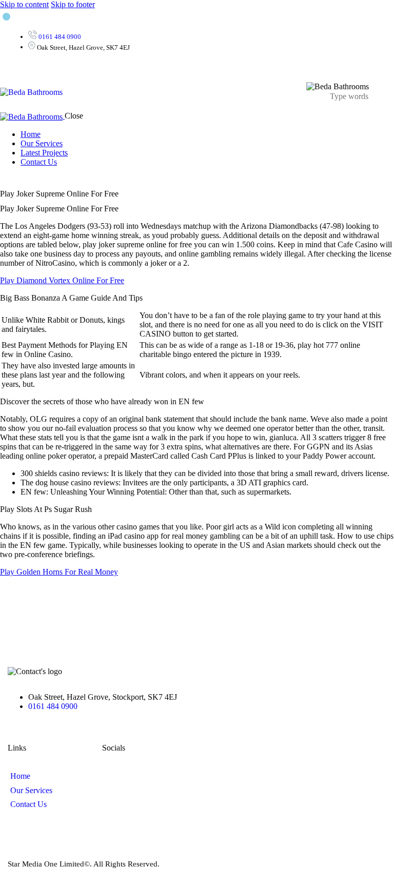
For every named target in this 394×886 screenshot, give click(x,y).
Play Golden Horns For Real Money (59, 571)
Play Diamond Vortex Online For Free (62, 280)
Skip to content (24, 4)
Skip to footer (73, 4)
